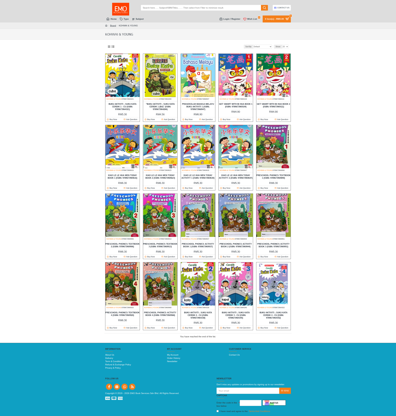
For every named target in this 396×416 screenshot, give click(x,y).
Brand (113, 25)
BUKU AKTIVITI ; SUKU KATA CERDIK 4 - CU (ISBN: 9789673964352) (273, 315)
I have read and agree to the (245, 411)
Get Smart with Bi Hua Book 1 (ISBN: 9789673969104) (235, 105)
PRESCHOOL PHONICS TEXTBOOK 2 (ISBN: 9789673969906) (122, 245)
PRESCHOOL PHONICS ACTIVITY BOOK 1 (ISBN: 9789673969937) (198, 245)
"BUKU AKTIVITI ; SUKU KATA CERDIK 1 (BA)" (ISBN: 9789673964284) (160, 106)
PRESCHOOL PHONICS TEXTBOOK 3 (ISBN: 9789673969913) (160, 245)
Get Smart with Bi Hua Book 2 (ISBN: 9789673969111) (273, 105)
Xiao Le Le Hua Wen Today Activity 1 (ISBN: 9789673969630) (197, 176)
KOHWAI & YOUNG (114, 99)
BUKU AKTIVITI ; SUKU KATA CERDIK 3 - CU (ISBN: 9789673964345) (236, 315)
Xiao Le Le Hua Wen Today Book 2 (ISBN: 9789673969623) (160, 176)
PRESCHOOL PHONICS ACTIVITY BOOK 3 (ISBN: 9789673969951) (273, 245)
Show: (278, 47)
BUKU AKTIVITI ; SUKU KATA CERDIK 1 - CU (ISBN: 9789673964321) (122, 106)
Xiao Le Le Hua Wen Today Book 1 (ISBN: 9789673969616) (122, 176)
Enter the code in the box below (227, 404)
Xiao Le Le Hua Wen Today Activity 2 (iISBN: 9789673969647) (235, 176)
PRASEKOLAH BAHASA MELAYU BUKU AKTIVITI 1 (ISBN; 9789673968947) (198, 106)
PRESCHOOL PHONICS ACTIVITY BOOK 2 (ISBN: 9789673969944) (236, 245)
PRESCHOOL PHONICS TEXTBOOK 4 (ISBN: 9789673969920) (122, 313)
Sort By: (248, 47)
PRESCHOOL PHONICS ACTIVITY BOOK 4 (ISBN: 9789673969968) (160, 313)
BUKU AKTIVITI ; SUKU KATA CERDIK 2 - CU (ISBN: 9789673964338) (198, 315)
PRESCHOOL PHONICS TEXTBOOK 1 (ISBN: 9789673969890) (273, 176)
